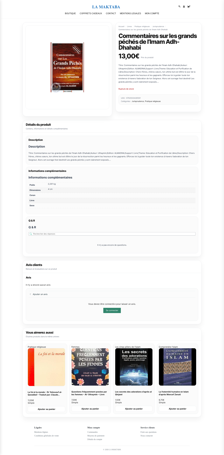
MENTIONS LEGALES (130, 13)
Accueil (121, 26)
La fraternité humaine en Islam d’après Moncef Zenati (174, 393)
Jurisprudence (158, 26)
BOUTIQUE (70, 13)
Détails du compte (94, 439)
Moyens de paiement (95, 436)
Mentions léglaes (41, 432)
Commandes (92, 432)
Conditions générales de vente (46, 436)
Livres (129, 26)
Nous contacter (147, 436)
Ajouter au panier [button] (46, 409)
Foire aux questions (148, 432)
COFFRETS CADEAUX (91, 13)
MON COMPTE (152, 13)
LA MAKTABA (106, 7)
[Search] (179, 6)
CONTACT (111, 13)
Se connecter (112, 310)
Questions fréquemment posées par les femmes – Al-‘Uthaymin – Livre (89, 393)
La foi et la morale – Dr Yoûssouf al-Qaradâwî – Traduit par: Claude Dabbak (45, 395)
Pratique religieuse (142, 26)
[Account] (184, 6)
